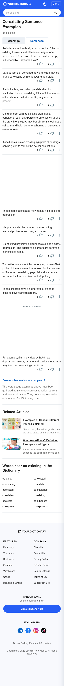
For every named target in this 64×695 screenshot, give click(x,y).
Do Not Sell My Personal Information (32, 643)
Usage (6, 576)
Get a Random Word (32, 608)
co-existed (40, 478)
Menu (56, 3)
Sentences (37, 41)
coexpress (8, 506)
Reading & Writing (12, 582)
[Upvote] (41, 64)
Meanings (14, 41)
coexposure (40, 501)
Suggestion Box (42, 582)
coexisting (39, 495)
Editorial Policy (41, 565)
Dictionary (8, 547)
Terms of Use (41, 576)
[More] (60, 64)
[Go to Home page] (17, 4)
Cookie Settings (42, 570)
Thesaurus (8, 553)
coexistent (8, 495)
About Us (38, 547)
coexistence (41, 489)
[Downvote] (52, 64)
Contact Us (39, 553)
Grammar (8, 565)
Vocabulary (9, 570)
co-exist (6, 478)
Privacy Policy (41, 559)
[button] (45, 3)
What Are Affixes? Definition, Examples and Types (41, 442)
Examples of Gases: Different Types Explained (41, 422)
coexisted (8, 489)
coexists (7, 501)
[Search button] (55, 12)
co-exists (39, 484)
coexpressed (41, 506)
